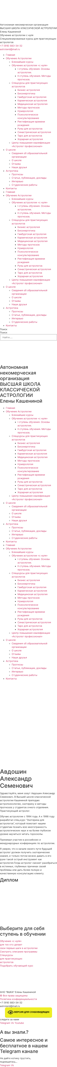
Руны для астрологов (30, 128)
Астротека (12, 170)
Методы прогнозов (29, 107)
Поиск (3, 329)
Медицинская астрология (33, 104)
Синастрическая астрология (34, 132)
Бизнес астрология (29, 89)
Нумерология (25, 111)
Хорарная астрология (30, 139)
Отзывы (16, 163)
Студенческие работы (24, 184)
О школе (11, 149)
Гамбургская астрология (32, 96)
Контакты (11, 188)
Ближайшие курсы (22, 61)
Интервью (17, 181)
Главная (10, 54)
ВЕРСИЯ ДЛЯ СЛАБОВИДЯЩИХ (31, 1012)
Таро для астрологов (30, 135)
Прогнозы (17, 174)
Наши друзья (19, 167)
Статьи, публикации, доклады (29, 177)
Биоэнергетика (26, 93)
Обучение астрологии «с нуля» (30, 65)
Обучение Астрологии (19, 58)
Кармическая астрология (32, 100)
